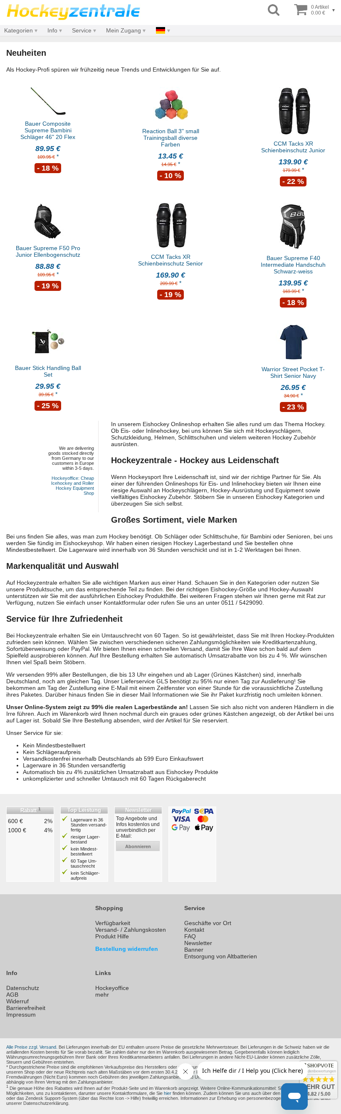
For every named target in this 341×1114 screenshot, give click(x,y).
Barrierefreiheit (25, 1008)
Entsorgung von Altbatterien (220, 956)
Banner (193, 949)
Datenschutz (22, 988)
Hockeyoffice (112, 988)
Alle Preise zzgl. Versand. (31, 1047)
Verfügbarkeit (112, 923)
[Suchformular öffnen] (273, 10)
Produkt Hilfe (112, 936)
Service (81, 30)
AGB (12, 994)
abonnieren (138, 846)
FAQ (190, 936)
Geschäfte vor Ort (207, 923)
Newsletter (198, 943)
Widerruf (17, 1001)
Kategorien (18, 30)
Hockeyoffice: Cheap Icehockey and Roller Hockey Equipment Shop (72, 486)
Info (52, 30)
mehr (102, 994)
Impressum (21, 1014)
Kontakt (194, 929)
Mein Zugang (123, 30)
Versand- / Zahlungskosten (130, 929)
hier (167, 1093)
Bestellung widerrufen (126, 948)
